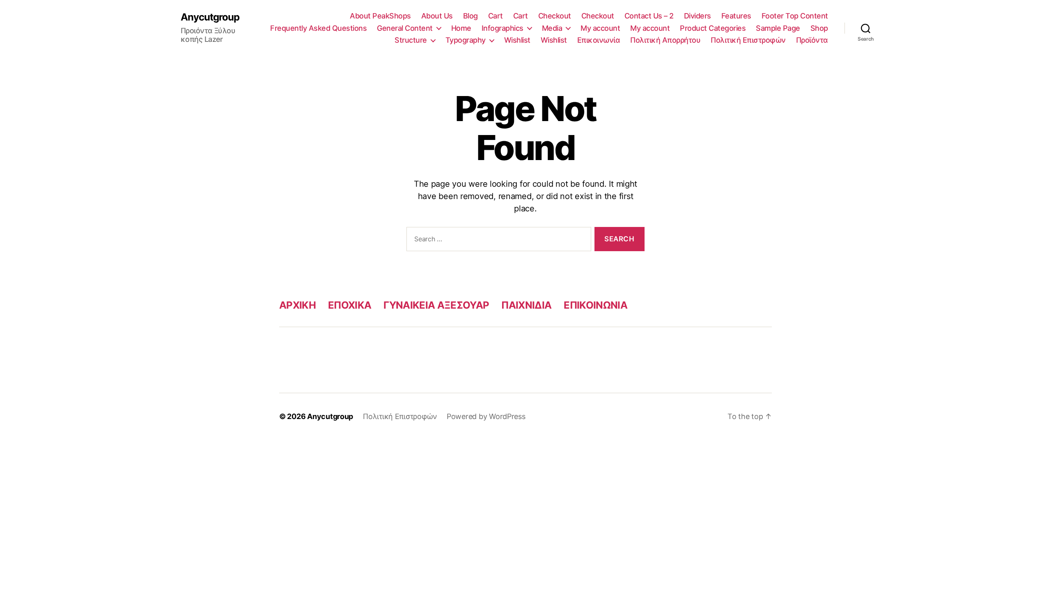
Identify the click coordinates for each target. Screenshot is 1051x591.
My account (600, 28)
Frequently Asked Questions (318, 28)
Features (736, 15)
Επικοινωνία (598, 40)
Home (461, 28)
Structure (411, 40)
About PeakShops (380, 15)
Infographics (502, 28)
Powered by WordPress (486, 416)
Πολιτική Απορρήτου (665, 40)
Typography (465, 40)
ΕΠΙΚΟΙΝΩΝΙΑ (595, 305)
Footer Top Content (795, 15)
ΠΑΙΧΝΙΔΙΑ (526, 305)
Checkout (554, 15)
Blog (470, 15)
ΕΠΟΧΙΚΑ (349, 305)
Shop (819, 28)
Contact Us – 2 (649, 15)
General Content (405, 28)
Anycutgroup (210, 17)
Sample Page (778, 28)
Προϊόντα (812, 40)
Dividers (697, 15)
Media (552, 28)
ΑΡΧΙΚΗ (297, 305)
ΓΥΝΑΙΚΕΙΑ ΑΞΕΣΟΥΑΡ (436, 305)
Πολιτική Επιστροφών (748, 40)
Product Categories (713, 28)
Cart (495, 15)
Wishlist (517, 40)
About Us (437, 15)
